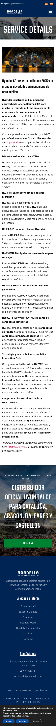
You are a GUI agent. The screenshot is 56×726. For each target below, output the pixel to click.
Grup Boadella (12, 142)
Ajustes (36, 721)
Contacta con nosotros (16, 446)
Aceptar (9, 721)
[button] (50, 12)
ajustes (25, 716)
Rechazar (22, 721)
